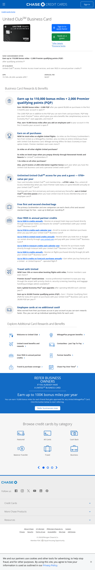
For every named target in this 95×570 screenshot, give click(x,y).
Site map (62, 532)
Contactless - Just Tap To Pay (71, 343)
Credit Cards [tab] (49, 503)
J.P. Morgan (40, 529)
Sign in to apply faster (63, 27)
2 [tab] (47, 467)
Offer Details (57, 43)
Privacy (22, 532)
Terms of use (40, 532)
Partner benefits (70, 355)
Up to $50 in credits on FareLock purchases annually (39, 258)
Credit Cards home (8, 12)
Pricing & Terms (58, 46)
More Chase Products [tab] (49, 511)
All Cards (48, 439)
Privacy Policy (50, 565)
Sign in (88, 4)
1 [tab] (43, 467)
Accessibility (52, 532)
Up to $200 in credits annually (30, 221)
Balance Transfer (21, 455)
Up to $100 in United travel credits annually (36, 237)
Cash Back (74, 439)
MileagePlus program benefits (71, 334)
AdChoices (71, 532)
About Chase (29, 529)
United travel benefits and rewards (28, 344)
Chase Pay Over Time (71, 366)
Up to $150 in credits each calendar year (34, 230)
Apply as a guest (63, 36)
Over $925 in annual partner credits (29, 356)
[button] (91, 562)
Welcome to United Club (31, 334)
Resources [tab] (49, 519)
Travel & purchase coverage (31, 366)
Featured (21, 439)
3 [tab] (52, 467)
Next (56, 467)
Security (30, 532)
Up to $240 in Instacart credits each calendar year (38, 246)
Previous (38, 467)
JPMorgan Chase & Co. (55, 529)
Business (75, 455)
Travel (48, 455)
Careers (68, 529)
